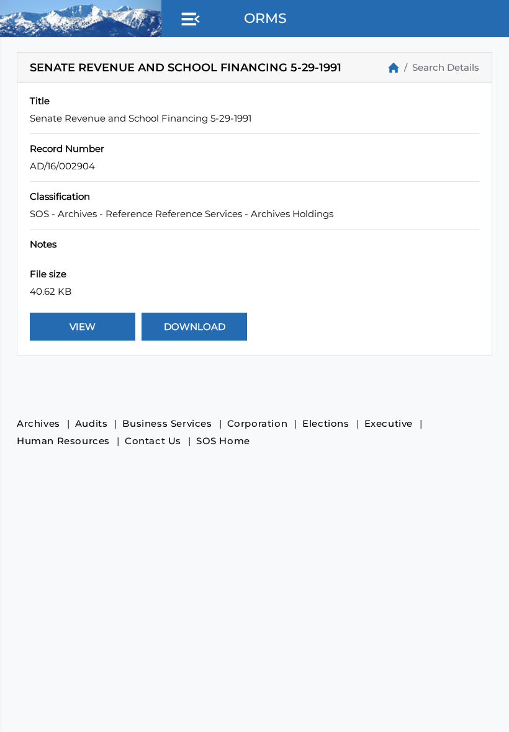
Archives (38, 423)
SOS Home (223, 441)
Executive (388, 423)
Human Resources (63, 441)
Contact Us (153, 441)
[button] (188, 19)
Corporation (257, 423)
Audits (91, 423)
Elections (325, 423)
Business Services (167, 423)
